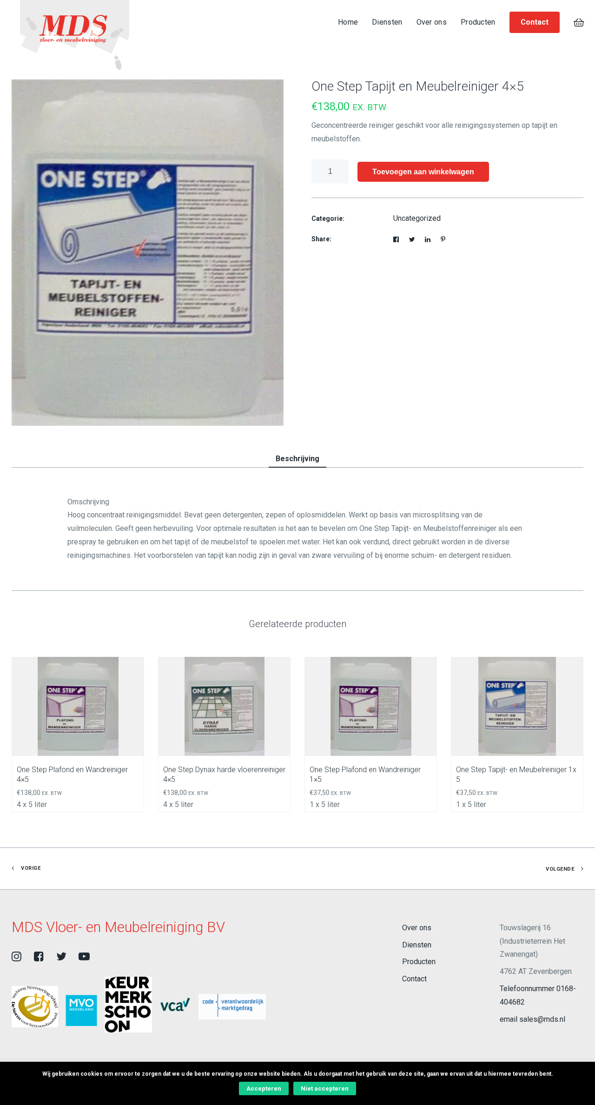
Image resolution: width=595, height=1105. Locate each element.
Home (348, 22)
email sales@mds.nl (532, 1019)
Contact (414, 978)
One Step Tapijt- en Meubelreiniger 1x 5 (516, 774)
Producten (478, 22)
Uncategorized (417, 218)
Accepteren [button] (263, 1088)
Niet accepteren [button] (325, 1088)
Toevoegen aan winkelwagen (423, 172)
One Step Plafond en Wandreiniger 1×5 (365, 774)
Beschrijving (297, 458)
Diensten (387, 22)
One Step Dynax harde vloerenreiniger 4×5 (224, 774)
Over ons (431, 22)
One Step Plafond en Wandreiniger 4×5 (72, 774)
